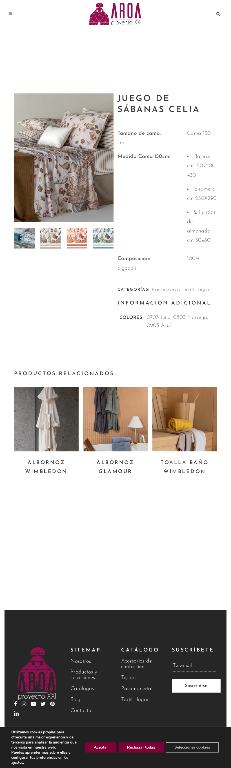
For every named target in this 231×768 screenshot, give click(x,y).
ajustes (17, 762)
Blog (75, 699)
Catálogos (82, 688)
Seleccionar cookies (192, 747)
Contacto (80, 710)
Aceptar (101, 747)
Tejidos (128, 677)
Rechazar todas (141, 747)
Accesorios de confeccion (136, 664)
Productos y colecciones (83, 675)
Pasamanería (136, 688)
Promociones (165, 290)
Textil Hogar (196, 290)
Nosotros (80, 661)
